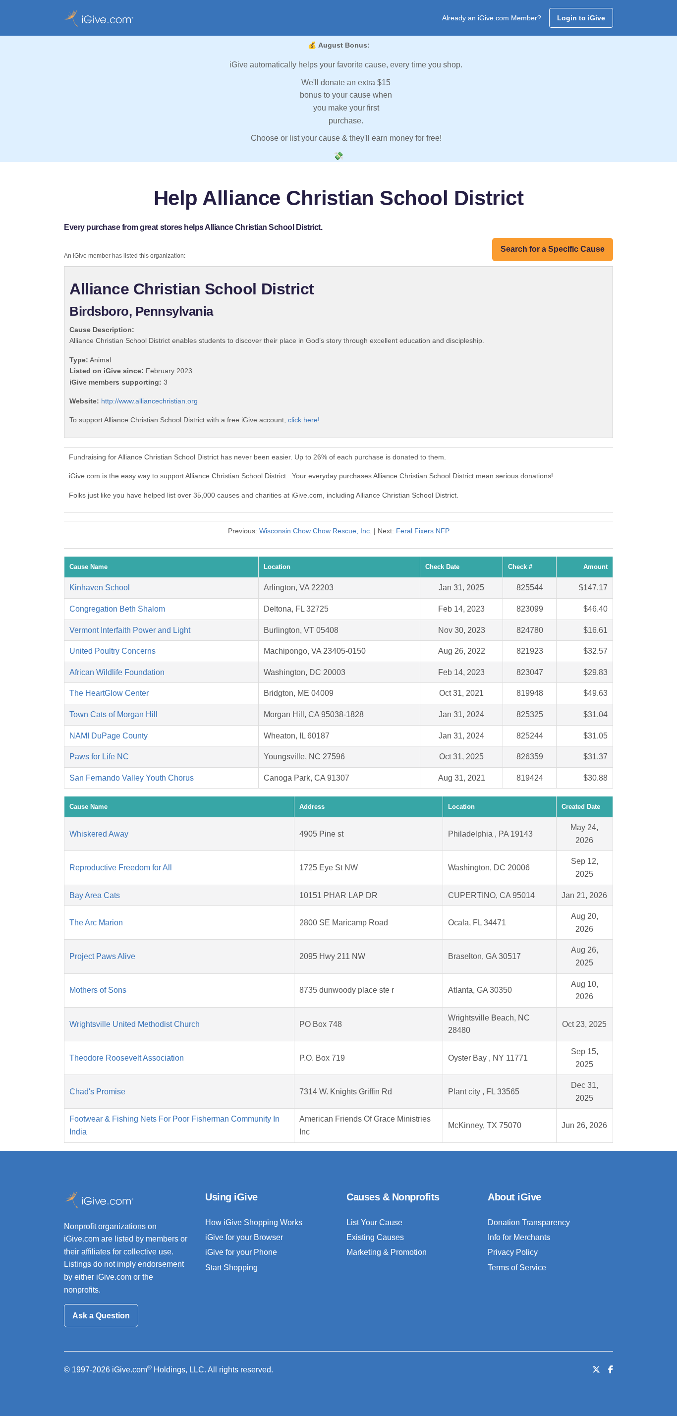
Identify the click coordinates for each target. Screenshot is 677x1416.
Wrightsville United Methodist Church (134, 1024)
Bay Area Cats (94, 895)
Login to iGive (581, 18)
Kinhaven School (99, 587)
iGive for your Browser (244, 1237)
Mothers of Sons (97, 990)
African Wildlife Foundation (117, 672)
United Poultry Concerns (112, 651)
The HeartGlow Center (109, 693)
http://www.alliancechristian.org (149, 401)
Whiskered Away (98, 834)
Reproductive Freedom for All (120, 867)
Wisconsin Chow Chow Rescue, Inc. (315, 531)
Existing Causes (375, 1237)
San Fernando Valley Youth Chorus (131, 778)
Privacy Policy (513, 1252)
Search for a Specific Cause (553, 249)
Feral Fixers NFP (423, 531)
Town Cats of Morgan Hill (113, 714)
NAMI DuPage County (108, 736)
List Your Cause (374, 1222)
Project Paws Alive (102, 956)
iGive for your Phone (241, 1252)
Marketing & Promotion (386, 1252)
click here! (304, 420)
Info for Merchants (519, 1237)
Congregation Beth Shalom (117, 609)
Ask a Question (101, 1315)
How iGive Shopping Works (253, 1222)
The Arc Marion (96, 922)
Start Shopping (231, 1267)
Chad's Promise (97, 1091)
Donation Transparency (529, 1222)
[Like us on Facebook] (610, 1369)
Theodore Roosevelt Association (126, 1058)
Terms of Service (517, 1267)
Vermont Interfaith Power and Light (129, 630)
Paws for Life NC (99, 756)
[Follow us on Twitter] (596, 1369)
